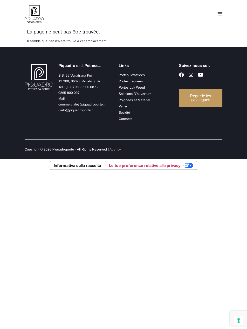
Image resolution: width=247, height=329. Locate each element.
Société (124, 112)
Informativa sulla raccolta (77, 165)
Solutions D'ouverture (135, 94)
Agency (115, 149)
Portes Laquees (131, 81)
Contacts (125, 119)
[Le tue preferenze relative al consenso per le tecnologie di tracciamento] (238, 320)
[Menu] (220, 13)
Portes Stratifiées (132, 75)
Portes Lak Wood (132, 87)
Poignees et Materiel (134, 100)
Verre (123, 106)
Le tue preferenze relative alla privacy (144, 165)
